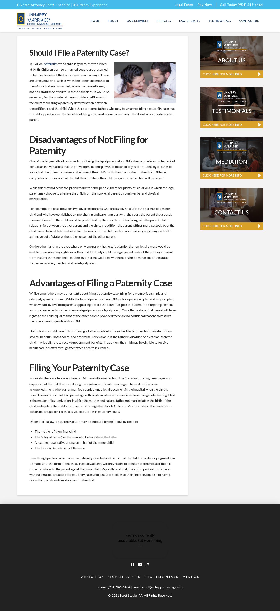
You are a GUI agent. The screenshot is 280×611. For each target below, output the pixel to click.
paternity (50, 64)
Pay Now (205, 4)
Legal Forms (184, 4)
